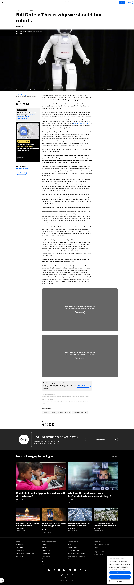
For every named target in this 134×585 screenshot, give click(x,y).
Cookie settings (120, 581)
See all (115, 456)
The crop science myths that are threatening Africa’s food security (105, 524)
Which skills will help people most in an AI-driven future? (41, 495)
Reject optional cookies (120, 572)
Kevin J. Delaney (21, 95)
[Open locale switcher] (2, 580)
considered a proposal (80, 123)
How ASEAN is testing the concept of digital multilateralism (27, 524)
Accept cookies (80, 312)
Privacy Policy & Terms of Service (67, 575)
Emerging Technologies (25, 11)
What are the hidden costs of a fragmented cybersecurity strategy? (89, 495)
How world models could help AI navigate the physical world (79, 524)
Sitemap (67, 578)
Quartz (19, 34)
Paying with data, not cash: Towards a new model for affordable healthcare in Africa (54, 525)
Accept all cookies (120, 577)
